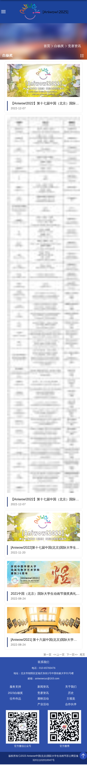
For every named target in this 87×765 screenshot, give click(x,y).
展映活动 (43, 698)
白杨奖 (59, 46)
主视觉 (71, 698)
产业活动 (43, 704)
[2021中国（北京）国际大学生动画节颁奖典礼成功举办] (43, 563)
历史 (71, 692)
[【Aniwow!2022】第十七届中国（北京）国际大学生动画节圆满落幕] (43, 66)
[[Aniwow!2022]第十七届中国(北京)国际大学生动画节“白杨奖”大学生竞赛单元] (43, 515)
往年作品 (15, 698)
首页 (47, 46)
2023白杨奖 (15, 692)
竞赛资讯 (74, 46)
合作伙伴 (70, 704)
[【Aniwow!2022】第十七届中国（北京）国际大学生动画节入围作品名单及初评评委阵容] (43, 119)
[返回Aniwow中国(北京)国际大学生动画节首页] (43, 11)
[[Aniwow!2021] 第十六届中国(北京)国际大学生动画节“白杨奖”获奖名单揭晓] (43, 609)
